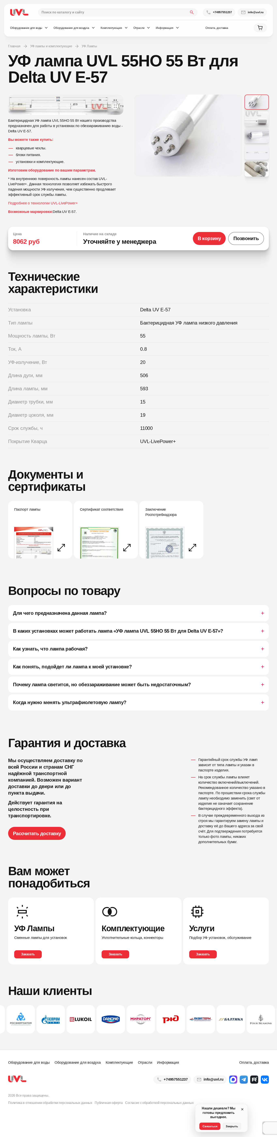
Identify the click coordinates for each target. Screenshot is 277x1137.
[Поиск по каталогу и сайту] (118, 12)
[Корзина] (260, 27)
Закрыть (232, 1126)
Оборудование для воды (29, 1062)
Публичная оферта (109, 1103)
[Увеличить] (65, 105)
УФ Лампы (89, 46)
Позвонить (246, 238)
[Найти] (191, 12)
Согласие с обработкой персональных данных (159, 1103)
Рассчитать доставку (37, 833)
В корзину (209, 238)
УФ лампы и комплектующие (51, 46)
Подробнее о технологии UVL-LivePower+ (43, 203)
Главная (14, 46)
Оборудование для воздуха (78, 1062)
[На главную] (19, 12)
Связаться (210, 1126)
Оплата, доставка (216, 27)
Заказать (28, 954)
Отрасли (145, 1062)
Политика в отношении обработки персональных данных (50, 1103)
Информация (168, 1062)
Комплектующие (119, 1062)
